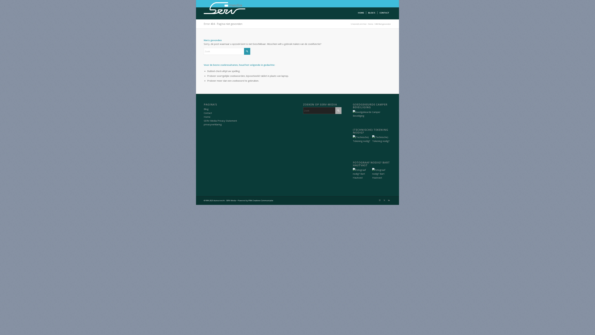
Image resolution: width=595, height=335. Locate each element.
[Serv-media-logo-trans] (225, 9)
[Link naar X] (384, 200)
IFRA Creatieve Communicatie (260, 200)
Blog (206, 109)
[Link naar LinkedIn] (389, 200)
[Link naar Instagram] (379, 200)
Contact (208, 112)
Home (207, 116)
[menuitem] (361, 12)
